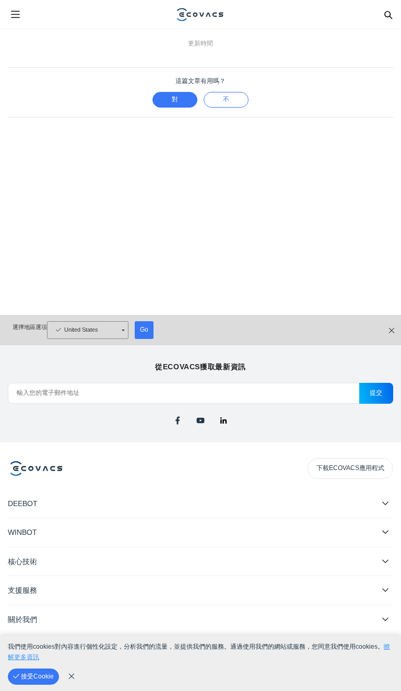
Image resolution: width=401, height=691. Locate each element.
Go (144, 329)
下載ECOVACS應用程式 (350, 468)
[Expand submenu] (385, 503)
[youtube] (200, 420)
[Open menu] (15, 14)
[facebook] (177, 420)
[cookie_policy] (71, 676)
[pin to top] (383, 548)
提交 (376, 392)
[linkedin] (223, 420)
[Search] (388, 14)
